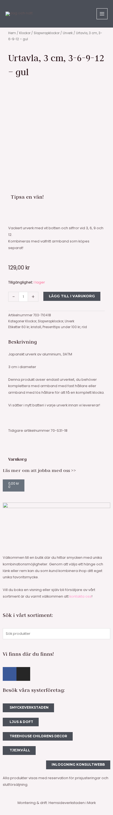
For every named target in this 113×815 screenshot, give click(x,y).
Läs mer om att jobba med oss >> (39, 470)
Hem (12, 33)
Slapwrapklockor (47, 33)
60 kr (25, 327)
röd (84, 327)
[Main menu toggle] (102, 13)
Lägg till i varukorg (72, 296)
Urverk (68, 33)
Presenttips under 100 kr (61, 327)
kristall (36, 327)
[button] (12, 213)
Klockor (24, 33)
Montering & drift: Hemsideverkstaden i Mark (57, 802)
